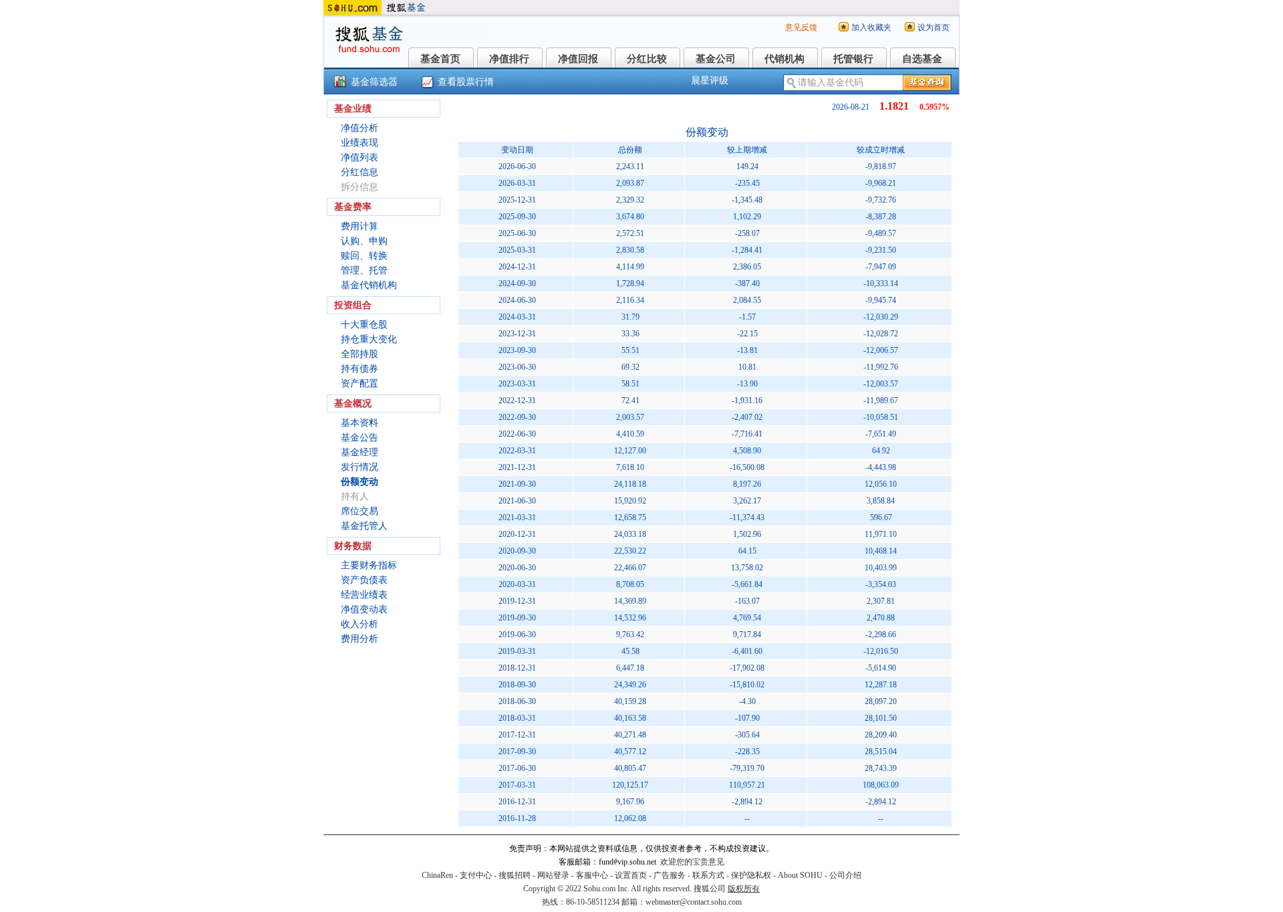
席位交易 (359, 511)
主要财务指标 (369, 565)
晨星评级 (709, 81)
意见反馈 (801, 27)
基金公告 (359, 438)
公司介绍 (845, 875)
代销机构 (784, 58)
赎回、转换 (364, 256)
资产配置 (359, 383)
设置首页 (631, 875)
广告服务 (670, 875)
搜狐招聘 (514, 875)
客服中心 (592, 875)
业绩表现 (359, 143)
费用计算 (359, 226)
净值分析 (359, 128)
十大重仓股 (364, 325)
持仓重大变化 (369, 339)
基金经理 (359, 452)
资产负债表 (364, 580)
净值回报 (578, 58)
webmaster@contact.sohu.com (694, 902)
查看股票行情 (466, 82)
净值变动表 (364, 609)
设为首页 (933, 27)
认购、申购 (364, 241)
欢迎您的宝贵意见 (692, 862)
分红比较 (647, 58)
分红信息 (359, 172)
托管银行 (853, 58)
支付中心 (476, 875)
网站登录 (553, 875)
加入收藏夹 (871, 27)
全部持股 (359, 354)
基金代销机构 (369, 285)
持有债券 (359, 369)
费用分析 (359, 639)
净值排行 (509, 58)
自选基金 (922, 58)
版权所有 (744, 888)
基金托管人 (364, 526)
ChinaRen (437, 875)
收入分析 (359, 624)
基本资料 (359, 423)
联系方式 (708, 875)
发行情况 (359, 467)
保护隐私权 (751, 875)
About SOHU (800, 875)
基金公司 (716, 58)
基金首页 (440, 58)
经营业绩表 (364, 595)
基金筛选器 (374, 82)
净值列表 (359, 157)
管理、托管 (364, 270)
